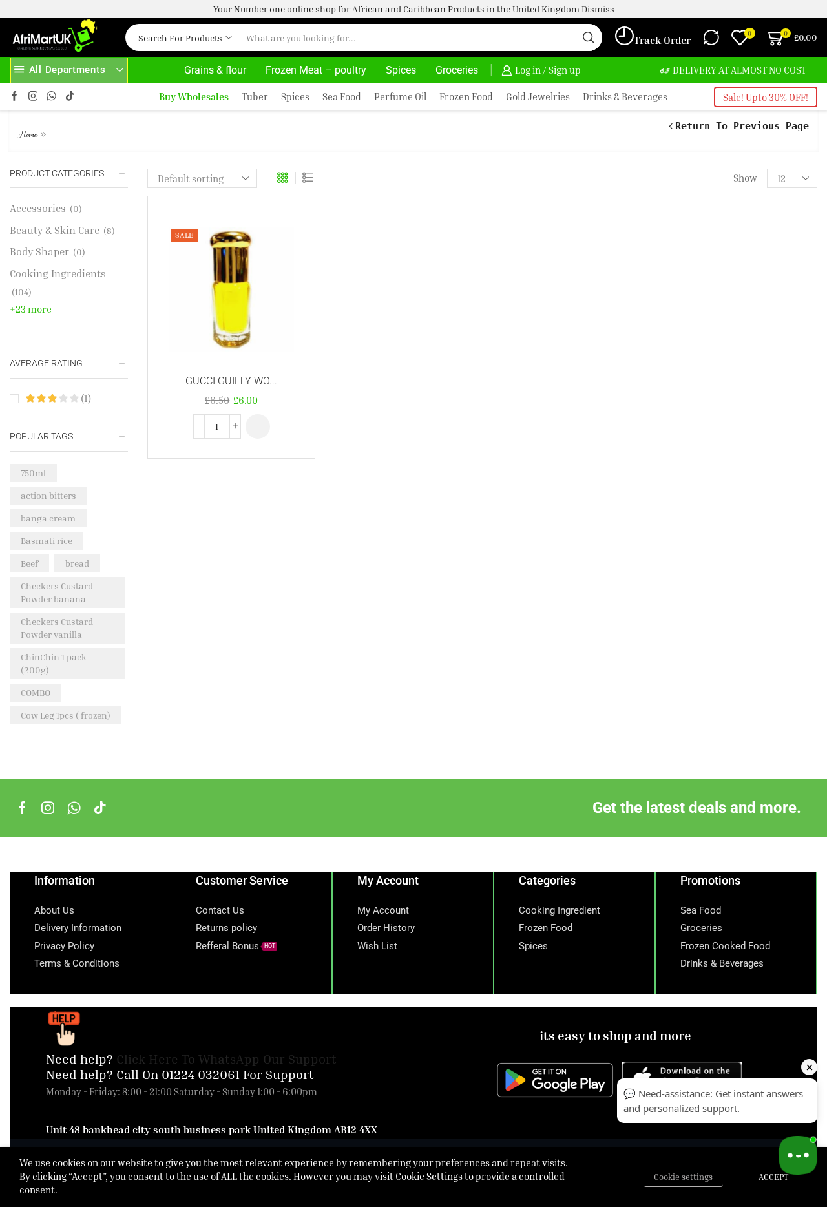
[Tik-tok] (70, 96)
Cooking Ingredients (58, 273)
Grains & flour (215, 70)
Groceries (456, 70)
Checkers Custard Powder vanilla (57, 628)
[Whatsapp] (74, 807)
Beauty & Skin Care (54, 230)
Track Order (662, 40)
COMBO (35, 692)
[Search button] (588, 37)
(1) (84, 398)
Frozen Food (466, 96)
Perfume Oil (400, 96)
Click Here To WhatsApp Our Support (226, 1058)
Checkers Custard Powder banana (57, 592)
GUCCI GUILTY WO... (231, 381)
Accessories (38, 208)
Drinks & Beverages (625, 96)
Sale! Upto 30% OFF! (765, 97)
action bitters (48, 495)
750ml (33, 472)
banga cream (48, 517)
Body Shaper (39, 251)
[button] (258, 426)
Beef (29, 563)
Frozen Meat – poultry (316, 70)
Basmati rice (46, 540)
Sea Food (341, 96)
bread (77, 563)
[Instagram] (33, 96)
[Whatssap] (51, 96)
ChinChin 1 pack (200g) (54, 663)
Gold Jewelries (538, 96)
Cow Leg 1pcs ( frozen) (65, 714)
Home (28, 135)
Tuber (255, 96)
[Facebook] (14, 96)
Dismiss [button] (597, 8)
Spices (401, 70)
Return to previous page (742, 126)
